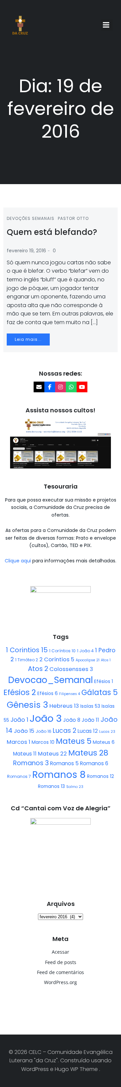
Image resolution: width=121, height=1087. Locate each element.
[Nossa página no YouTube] (82, 387)
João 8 (71, 719)
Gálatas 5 (99, 692)
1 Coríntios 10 (62, 651)
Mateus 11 (25, 753)
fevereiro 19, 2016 (26, 250)
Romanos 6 (94, 763)
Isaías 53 (90, 706)
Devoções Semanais (30, 218)
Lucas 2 (64, 730)
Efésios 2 (19, 692)
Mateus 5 (73, 741)
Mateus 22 (52, 754)
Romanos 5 (64, 763)
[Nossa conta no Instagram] (60, 387)
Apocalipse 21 (87, 660)
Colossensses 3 (71, 669)
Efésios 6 (47, 693)
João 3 (46, 718)
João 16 (43, 731)
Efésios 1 (103, 681)
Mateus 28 (88, 753)
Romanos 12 (100, 776)
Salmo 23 (74, 786)
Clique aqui (18, 560)
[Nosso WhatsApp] (71, 387)
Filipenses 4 (69, 693)
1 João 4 (85, 651)
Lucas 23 (107, 731)
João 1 (19, 720)
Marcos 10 (43, 742)
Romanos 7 (19, 776)
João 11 (90, 719)
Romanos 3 (31, 763)
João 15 (24, 731)
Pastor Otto (73, 218)
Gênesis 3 (27, 705)
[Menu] (107, 25)
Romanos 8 (59, 774)
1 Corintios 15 (27, 650)
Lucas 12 (88, 730)
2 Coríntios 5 (56, 659)
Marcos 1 (18, 742)
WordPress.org (60, 982)
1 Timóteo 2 (26, 660)
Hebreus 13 (64, 706)
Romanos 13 (51, 786)
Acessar (60, 952)
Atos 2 (38, 668)
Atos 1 (106, 660)
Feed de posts (60, 962)
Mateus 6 (104, 742)
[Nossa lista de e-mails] (39, 387)
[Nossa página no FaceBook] (49, 387)
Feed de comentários (60, 972)
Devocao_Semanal (50, 680)
